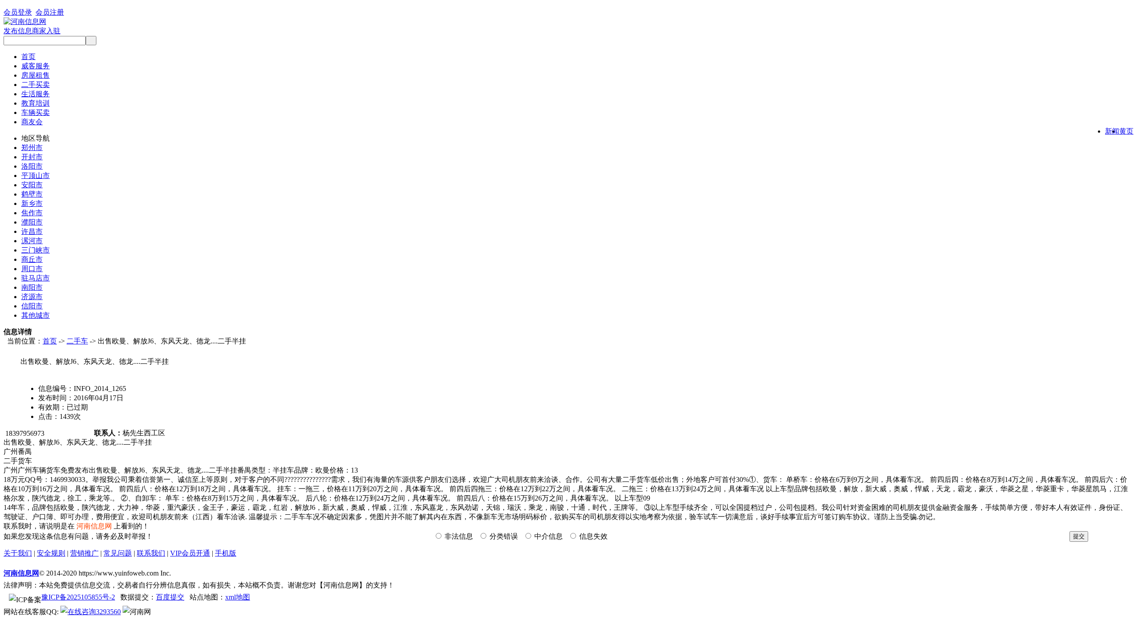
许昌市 (32, 231)
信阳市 (32, 306)
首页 (28, 56)
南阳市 (32, 287)
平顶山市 (35, 175)
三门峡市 (35, 250)
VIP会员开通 (190, 553)
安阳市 (32, 185)
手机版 (225, 553)
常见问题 (117, 553)
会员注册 (50, 12)
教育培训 (35, 103)
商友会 (32, 122)
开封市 (32, 157)
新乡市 (32, 203)
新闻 (1112, 131)
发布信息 (18, 31)
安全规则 (51, 553)
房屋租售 (35, 75)
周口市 (32, 268)
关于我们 (18, 553)
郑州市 (32, 147)
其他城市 (35, 315)
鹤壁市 (32, 194)
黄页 (1126, 131)
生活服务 (35, 94)
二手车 (77, 341)
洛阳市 (32, 166)
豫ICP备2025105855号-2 (78, 597)
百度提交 (170, 597)
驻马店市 (35, 278)
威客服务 (35, 66)
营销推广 (84, 553)
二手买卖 (35, 84)
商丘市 (32, 259)
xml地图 (237, 597)
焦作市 (32, 213)
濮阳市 (32, 222)
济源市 (32, 296)
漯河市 (32, 241)
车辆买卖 (35, 112)
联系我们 (151, 553)
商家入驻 (46, 31)
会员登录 (18, 12)
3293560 (108, 611)
